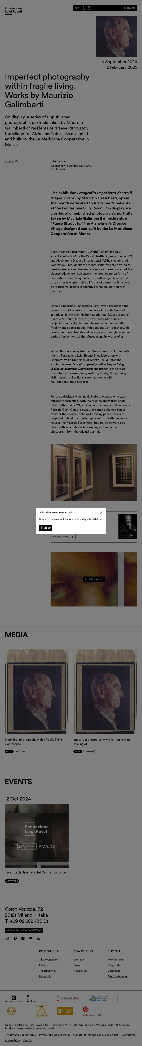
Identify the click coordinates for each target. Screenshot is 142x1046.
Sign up (46, 527)
